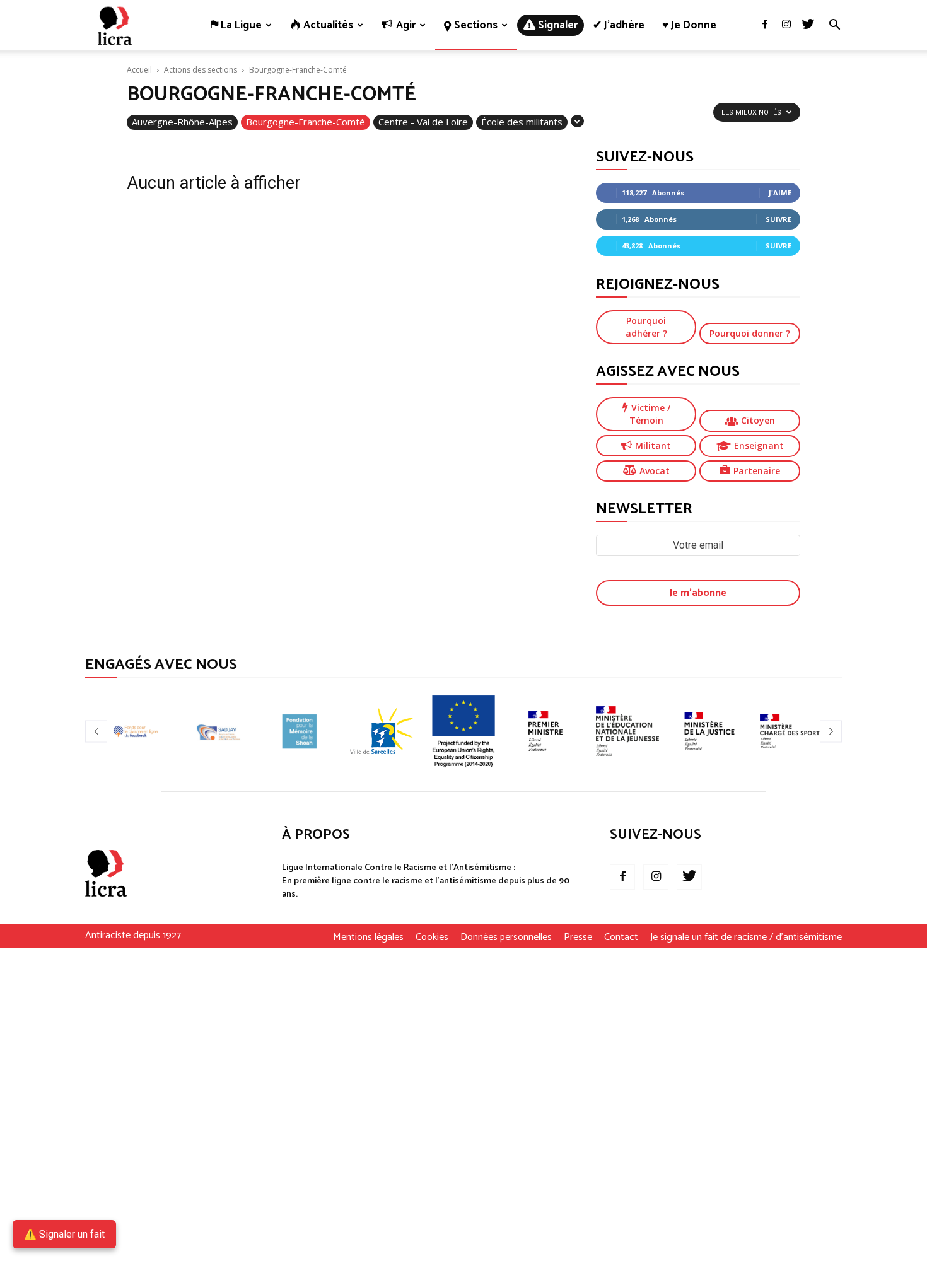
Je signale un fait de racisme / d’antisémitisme (746, 937)
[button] (834, 26)
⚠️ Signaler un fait (64, 1234)
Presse (578, 937)
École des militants (522, 121)
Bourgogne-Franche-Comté (305, 121)
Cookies (432, 937)
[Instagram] (786, 25)
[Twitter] (807, 25)
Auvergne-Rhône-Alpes (182, 121)
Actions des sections (200, 69)
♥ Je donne (689, 25)
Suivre (778, 219)
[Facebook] (764, 25)
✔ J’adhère (618, 25)
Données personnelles (506, 937)
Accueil (139, 69)
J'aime (780, 192)
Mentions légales (368, 937)
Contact (621, 937)
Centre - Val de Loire (423, 121)
